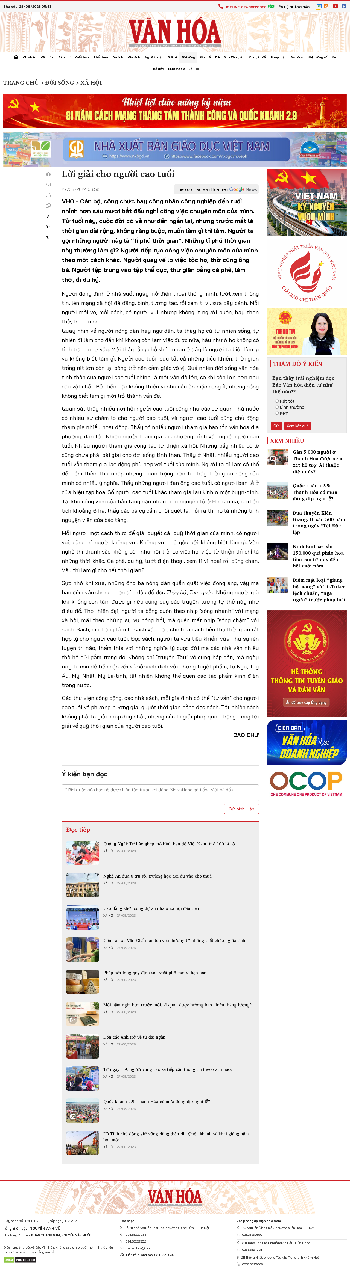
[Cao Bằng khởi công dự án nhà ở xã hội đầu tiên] (82, 917)
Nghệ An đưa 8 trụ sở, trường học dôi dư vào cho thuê (157, 875)
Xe (334, 57)
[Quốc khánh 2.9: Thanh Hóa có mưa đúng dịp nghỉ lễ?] (82, 1110)
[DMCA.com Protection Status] (19, 1260)
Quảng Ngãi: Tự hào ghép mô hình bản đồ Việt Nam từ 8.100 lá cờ (169, 843)
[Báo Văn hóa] (175, 31)
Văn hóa (47, 57)
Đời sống (188, 57)
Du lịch (117, 57)
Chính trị (29, 57)
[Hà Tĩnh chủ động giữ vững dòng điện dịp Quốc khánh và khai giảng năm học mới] (82, 1143)
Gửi (276, 425)
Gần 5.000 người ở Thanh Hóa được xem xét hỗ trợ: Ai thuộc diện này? (317, 461)
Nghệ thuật (154, 57)
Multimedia (176, 69)
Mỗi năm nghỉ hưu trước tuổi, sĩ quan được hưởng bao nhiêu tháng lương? (177, 1004)
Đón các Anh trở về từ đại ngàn (134, 1037)
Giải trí (172, 57)
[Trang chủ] (16, 57)
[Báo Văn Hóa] (175, 1195)
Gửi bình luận (241, 809)
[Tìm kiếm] (190, 69)
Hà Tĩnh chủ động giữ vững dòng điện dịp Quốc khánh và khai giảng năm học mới (176, 1136)
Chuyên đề (257, 57)
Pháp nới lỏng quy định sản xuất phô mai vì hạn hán (154, 972)
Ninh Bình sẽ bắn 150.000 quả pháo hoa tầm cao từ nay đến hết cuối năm (318, 556)
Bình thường (292, 407)
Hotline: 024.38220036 (245, 7)
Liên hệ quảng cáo (293, 7)
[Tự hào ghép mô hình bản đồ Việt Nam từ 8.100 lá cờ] (82, 853)
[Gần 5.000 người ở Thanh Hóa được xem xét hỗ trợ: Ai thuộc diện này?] (277, 457)
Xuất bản (82, 57)
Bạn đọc (296, 57)
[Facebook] (48, 174)
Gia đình (134, 57)
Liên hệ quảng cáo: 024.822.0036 (150, 1255)
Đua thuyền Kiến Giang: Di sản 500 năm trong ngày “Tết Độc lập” (319, 522)
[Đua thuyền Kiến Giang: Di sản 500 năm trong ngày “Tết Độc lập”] (277, 518)
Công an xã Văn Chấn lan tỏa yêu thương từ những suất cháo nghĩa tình (174, 940)
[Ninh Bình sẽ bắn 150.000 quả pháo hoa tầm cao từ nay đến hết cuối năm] (277, 551)
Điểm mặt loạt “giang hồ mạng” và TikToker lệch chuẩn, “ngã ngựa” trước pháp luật (319, 589)
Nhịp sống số (317, 57)
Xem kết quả (298, 425)
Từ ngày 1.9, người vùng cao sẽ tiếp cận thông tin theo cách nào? (168, 1069)
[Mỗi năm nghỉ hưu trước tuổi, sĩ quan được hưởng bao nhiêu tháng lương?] (82, 1014)
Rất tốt (287, 401)
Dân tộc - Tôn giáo (229, 57)
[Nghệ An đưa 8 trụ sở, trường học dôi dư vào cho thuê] (82, 885)
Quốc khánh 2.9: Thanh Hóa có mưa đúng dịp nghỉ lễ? (156, 1101)
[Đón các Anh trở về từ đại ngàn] (82, 1046)
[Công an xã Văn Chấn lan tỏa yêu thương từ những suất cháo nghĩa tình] (82, 949)
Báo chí (64, 57)
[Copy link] (48, 205)
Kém (284, 413)
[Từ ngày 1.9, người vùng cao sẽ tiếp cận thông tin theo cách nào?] (82, 1078)
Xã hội (108, 851)
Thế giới (157, 69)
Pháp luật (278, 57)
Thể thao (100, 57)
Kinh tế (205, 57)
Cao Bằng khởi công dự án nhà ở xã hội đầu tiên (151, 908)
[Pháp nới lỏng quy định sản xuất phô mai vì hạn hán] (82, 982)
